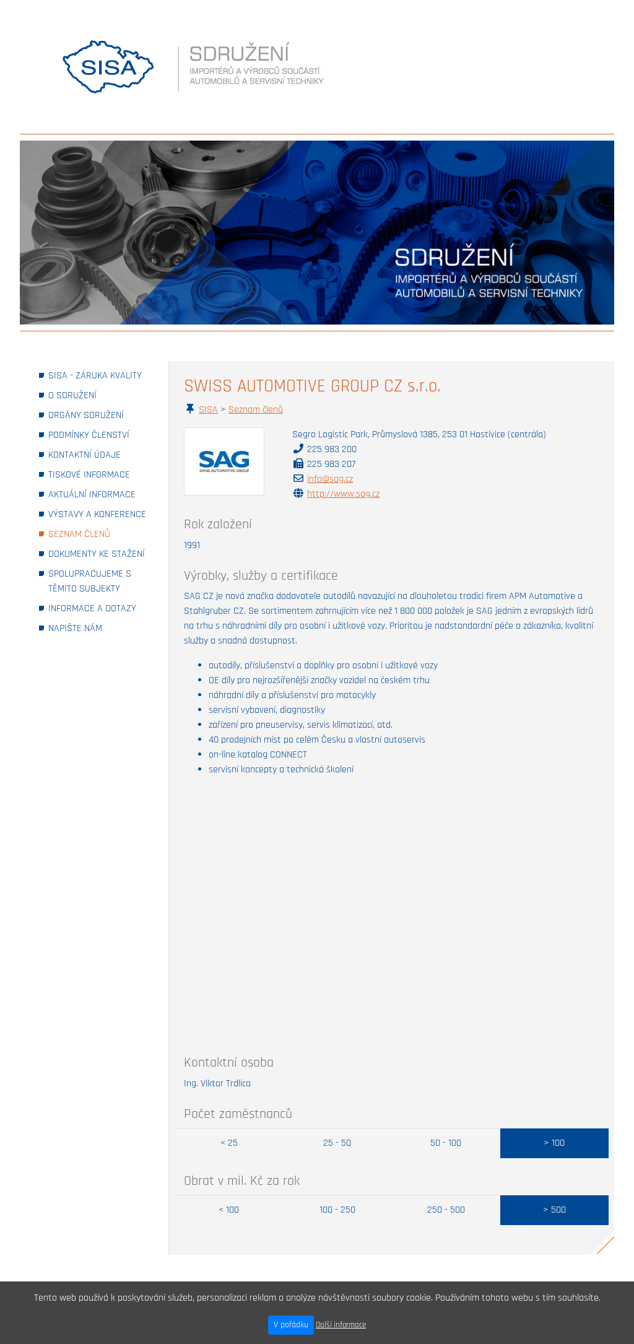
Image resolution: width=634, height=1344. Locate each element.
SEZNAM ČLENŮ (96, 534)
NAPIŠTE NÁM (92, 628)
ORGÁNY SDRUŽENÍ (98, 415)
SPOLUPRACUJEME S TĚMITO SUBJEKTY (98, 581)
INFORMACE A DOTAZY (98, 608)
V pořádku (291, 1324)
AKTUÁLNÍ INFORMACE (98, 494)
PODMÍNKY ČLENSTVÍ (98, 435)
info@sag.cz (330, 479)
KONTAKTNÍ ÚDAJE (98, 454)
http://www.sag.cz (343, 493)
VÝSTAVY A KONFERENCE (98, 514)
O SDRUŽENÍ (89, 395)
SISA (208, 409)
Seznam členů (255, 409)
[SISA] (108, 66)
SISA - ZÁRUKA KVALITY (98, 375)
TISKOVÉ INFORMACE (98, 474)
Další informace (341, 1325)
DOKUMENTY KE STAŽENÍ (98, 554)
